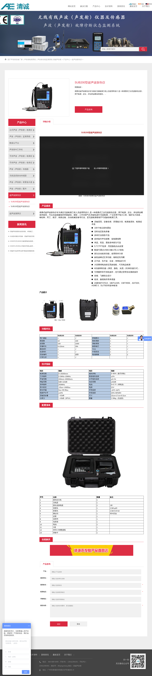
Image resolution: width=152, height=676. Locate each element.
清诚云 (134, 4)
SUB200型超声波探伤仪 (20, 202)
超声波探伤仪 (77, 59)
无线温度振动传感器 (18, 176)
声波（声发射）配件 (18, 189)
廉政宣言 (133, 6)
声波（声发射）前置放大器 (21, 182)
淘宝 (142, 4)
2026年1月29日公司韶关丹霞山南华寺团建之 (22, 246)
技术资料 (109, 6)
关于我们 (146, 6)
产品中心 (96, 6)
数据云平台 (14, 143)
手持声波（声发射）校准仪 (21, 163)
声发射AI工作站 (16, 149)
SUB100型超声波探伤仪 (20, 206)
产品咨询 (88, 109)
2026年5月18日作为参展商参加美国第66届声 (22, 241)
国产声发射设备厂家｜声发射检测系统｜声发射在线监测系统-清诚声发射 (34, 59)
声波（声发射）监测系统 (20, 136)
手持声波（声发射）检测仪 (21, 156)
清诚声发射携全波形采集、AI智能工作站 (22, 231)
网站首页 (72, 6)
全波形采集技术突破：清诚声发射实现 (22, 236)
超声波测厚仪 (15, 213)
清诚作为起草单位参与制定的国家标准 (22, 251)
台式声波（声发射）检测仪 (21, 130)
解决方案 (84, 6)
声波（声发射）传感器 (19, 169)
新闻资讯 (121, 6)
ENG (150, 4)
